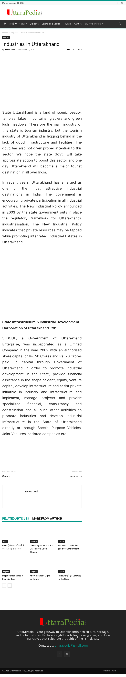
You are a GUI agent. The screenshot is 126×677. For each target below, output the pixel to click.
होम (5, 23)
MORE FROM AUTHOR (47, 518)
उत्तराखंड (106, 670)
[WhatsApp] (28, 456)
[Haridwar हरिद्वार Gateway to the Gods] (70, 565)
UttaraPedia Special (51, 23)
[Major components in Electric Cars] (14, 565)
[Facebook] (118, 3)
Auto (5, 541)
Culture (78, 23)
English (34, 541)
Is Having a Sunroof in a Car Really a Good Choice (41, 548)
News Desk (31, 491)
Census (6, 476)
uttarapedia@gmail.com (71, 645)
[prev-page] (4, 585)
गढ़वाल (22, 23)
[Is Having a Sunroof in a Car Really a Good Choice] (42, 534)
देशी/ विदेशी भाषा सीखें (92, 23)
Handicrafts (75, 476)
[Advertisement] (63, 53)
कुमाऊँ (11, 23)
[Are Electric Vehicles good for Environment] (70, 534)
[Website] (122, 3)
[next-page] (10, 585)
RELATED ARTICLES (15, 518)
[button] (120, 24)
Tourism (67, 23)
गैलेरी (114, 670)
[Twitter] (13, 456)
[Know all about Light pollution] (42, 565)
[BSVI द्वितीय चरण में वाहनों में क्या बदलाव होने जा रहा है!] (14, 534)
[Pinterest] (20, 456)
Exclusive (34, 23)
